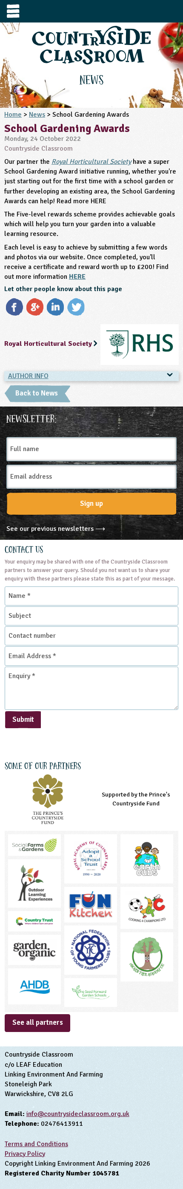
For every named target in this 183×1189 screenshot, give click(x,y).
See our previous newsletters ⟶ (55, 528)
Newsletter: (31, 417)
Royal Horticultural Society (91, 161)
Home (13, 114)
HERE (77, 276)
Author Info (28, 376)
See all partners (37, 1022)
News (37, 114)
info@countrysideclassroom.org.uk (77, 1114)
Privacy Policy (25, 1154)
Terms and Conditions (36, 1144)
